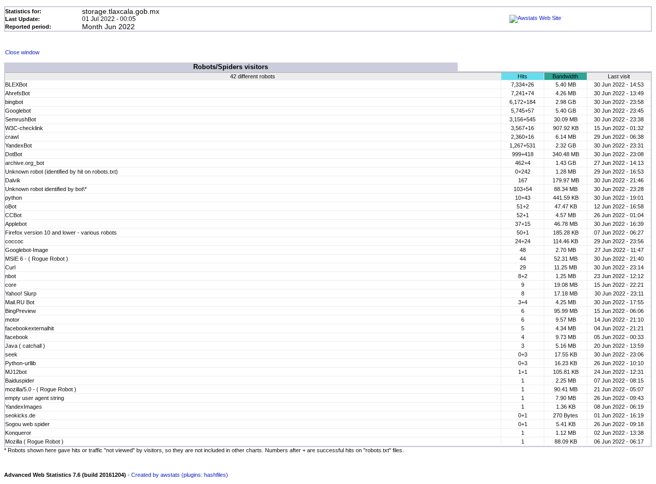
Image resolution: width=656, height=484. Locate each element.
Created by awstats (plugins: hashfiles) (179, 475)
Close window (22, 52)
